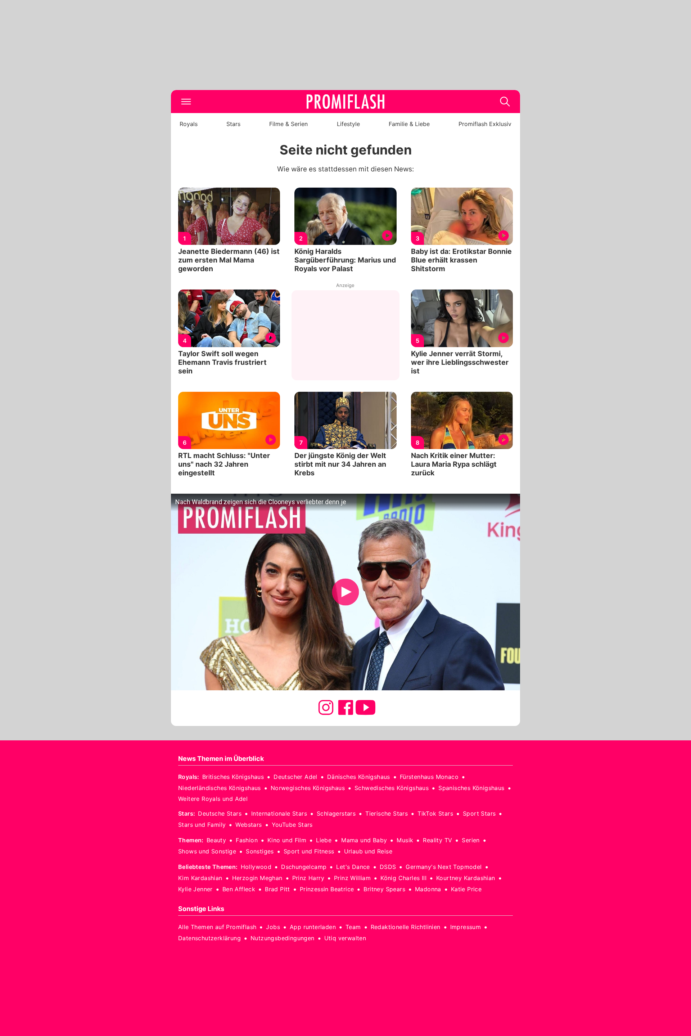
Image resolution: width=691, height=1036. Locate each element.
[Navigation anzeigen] (186, 101)
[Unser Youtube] (365, 707)
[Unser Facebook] (346, 707)
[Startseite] (345, 101)
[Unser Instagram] (326, 707)
